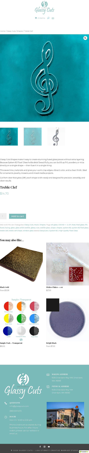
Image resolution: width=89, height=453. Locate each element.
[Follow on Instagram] (44, 446)
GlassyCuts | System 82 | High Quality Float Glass (58, 231)
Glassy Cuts (11, 31)
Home (2, 31)
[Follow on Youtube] (49, 446)
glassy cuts (35, 228)
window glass (28, 231)
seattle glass (45, 228)
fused (2, 228)
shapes (59, 228)
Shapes (20, 31)
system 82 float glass (80, 228)
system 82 (67, 228)
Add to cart (17, 216)
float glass (80, 225)
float (74, 225)
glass (13, 228)
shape (53, 228)
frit (86, 225)
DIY (69, 225)
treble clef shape (15, 231)
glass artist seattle (23, 228)
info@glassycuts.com (19, 406)
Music (36, 225)
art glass (54, 225)
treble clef (4, 231)
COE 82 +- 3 (63, 225)
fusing (7, 228)
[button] (85, 38)
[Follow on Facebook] (40, 446)
